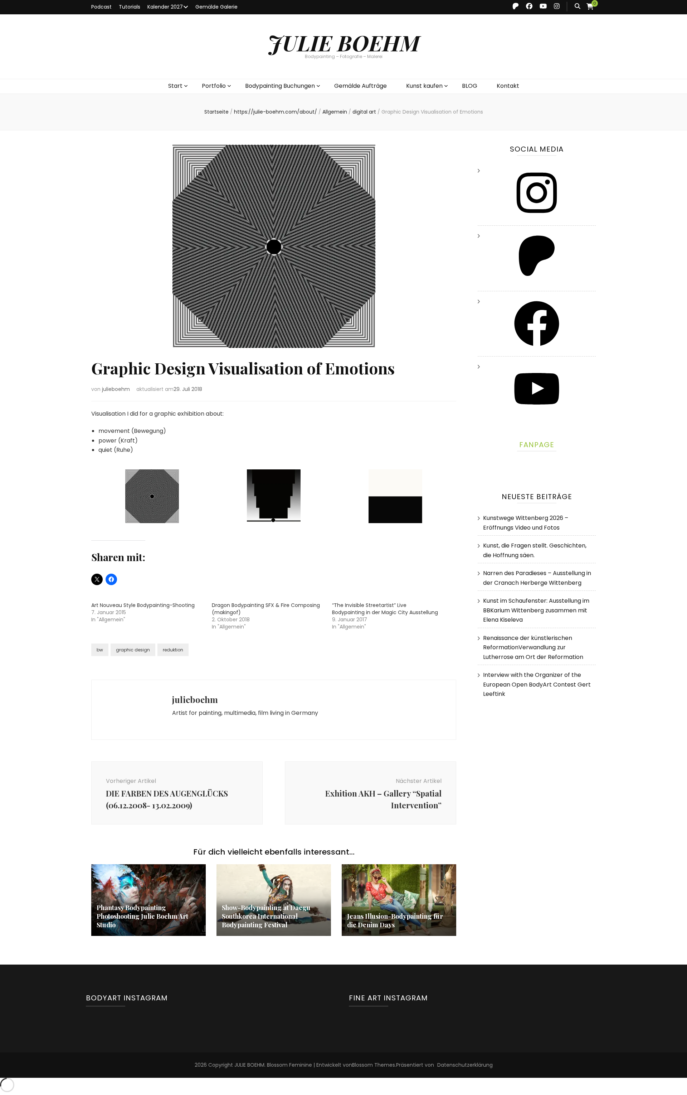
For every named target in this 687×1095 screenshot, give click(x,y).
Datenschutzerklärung (465, 1064)
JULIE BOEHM (344, 42)
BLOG (469, 86)
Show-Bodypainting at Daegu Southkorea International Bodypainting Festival (266, 916)
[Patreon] (536, 283)
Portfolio (214, 86)
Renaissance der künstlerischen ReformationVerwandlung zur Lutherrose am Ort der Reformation (533, 647)
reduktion (173, 650)
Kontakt (508, 86)
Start (175, 86)
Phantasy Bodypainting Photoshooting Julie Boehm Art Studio (142, 916)
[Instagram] (536, 218)
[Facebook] (536, 348)
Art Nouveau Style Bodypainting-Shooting (143, 605)
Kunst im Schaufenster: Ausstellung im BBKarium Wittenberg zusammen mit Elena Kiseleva (536, 610)
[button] (152, 497)
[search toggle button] (577, 6)
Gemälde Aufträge (360, 86)
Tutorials (129, 6)
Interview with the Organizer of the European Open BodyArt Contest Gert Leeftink (537, 684)
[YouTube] (536, 414)
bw (100, 650)
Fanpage (536, 445)
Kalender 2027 (165, 6)
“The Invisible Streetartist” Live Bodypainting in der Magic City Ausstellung (385, 609)
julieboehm (116, 389)
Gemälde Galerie (216, 6)
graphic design (133, 650)
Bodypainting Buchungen (280, 86)
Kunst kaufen (424, 86)
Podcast (101, 6)
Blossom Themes (373, 1064)
